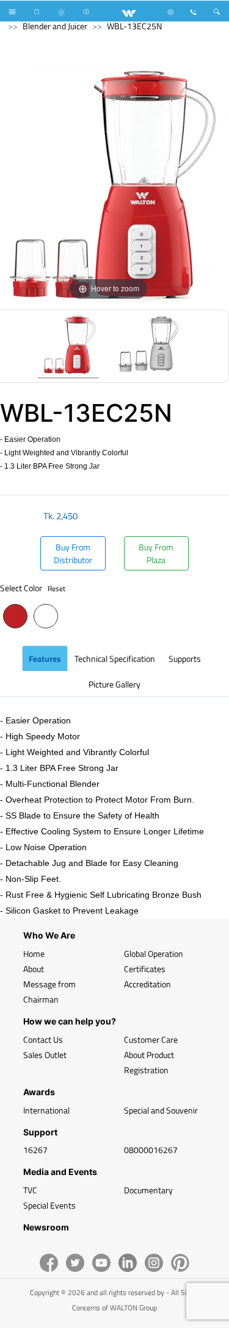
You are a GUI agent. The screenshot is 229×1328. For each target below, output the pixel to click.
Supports (185, 658)
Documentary (148, 1190)
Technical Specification (115, 658)
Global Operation (153, 953)
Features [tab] (45, 658)
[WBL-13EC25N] (68, 346)
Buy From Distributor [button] (73, 553)
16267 (35, 1149)
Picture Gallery (114, 684)
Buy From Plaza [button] (156, 553)
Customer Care (151, 1039)
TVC (30, 1190)
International (46, 1110)
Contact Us (43, 1039)
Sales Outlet (45, 1054)
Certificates (144, 968)
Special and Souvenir (161, 1110)
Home (34, 953)
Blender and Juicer (55, 26)
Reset (56, 588)
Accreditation (147, 984)
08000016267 (151, 1149)
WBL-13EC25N (134, 26)
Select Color (32, 587)
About (33, 968)
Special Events (49, 1205)
